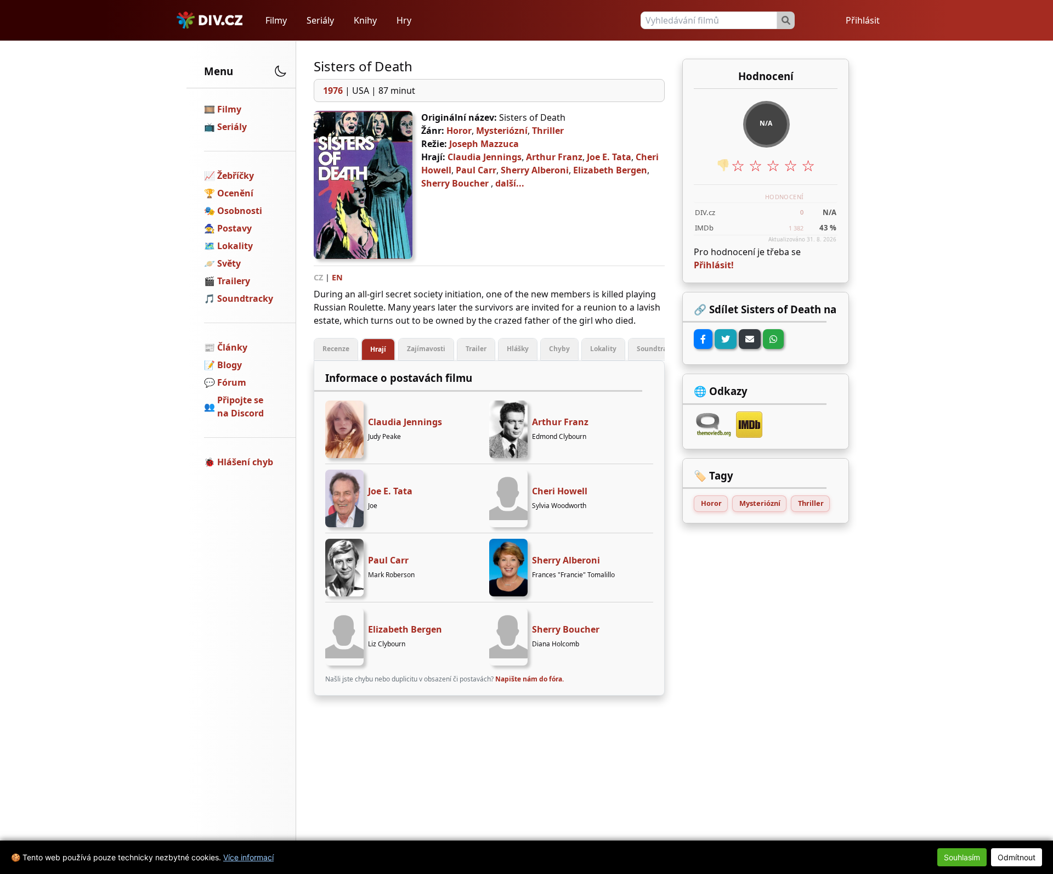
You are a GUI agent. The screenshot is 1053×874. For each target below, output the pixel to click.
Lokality (235, 246)
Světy (229, 263)
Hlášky (518, 348)
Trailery (233, 281)
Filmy (276, 20)
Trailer (476, 348)
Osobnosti (239, 211)
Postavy (234, 228)
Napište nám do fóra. (529, 679)
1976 (333, 90)
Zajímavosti (426, 348)
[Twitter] (726, 339)
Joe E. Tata (609, 157)
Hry (404, 20)
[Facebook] (703, 339)
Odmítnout (1016, 857)
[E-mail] (750, 339)
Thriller (548, 131)
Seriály (320, 20)
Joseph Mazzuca (484, 144)
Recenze (335, 348)
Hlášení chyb (245, 462)
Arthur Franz (554, 157)
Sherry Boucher (455, 183)
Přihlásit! (714, 265)
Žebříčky (235, 176)
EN (337, 277)
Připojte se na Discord (240, 406)
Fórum (231, 382)
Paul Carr (476, 170)
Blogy (229, 365)
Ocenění (235, 193)
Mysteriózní (502, 131)
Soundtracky (245, 298)
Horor (459, 131)
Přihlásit (863, 20)
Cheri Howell (559, 491)
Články (232, 347)
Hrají (378, 349)
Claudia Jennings (485, 157)
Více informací (248, 857)
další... (509, 183)
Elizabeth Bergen (610, 170)
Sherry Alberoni (535, 170)
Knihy (365, 20)
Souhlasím (962, 857)
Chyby (559, 348)
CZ (318, 277)
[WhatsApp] (773, 339)
